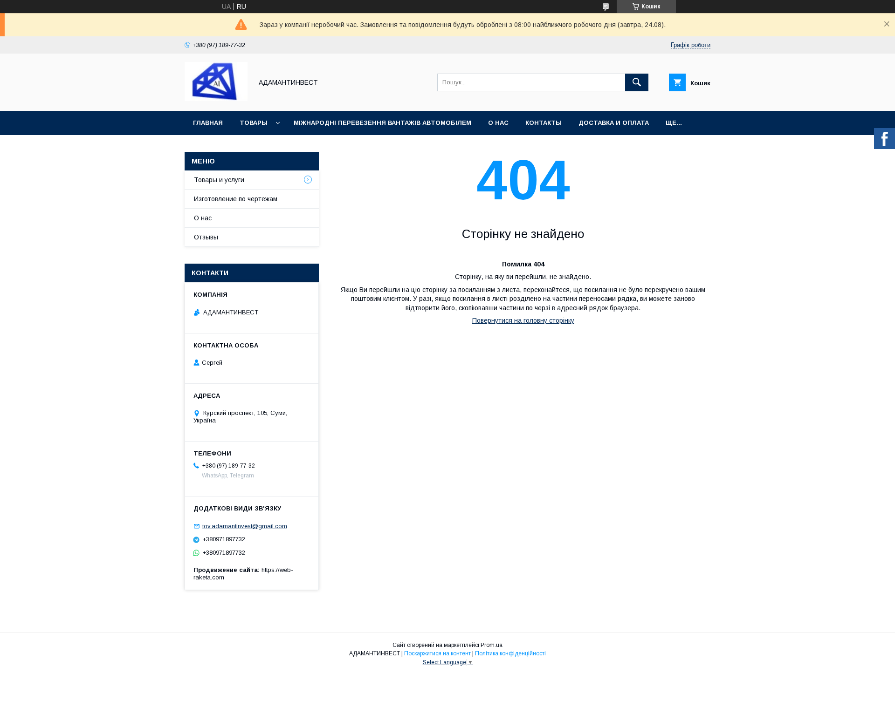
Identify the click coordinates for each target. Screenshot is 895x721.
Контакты (543, 122)
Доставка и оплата (613, 122)
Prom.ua (492, 645)
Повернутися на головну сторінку (523, 320)
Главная (208, 122)
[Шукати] (636, 82)
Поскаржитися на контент (437, 653)
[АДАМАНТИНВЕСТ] (216, 98)
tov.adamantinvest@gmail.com (244, 526)
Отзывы (206, 237)
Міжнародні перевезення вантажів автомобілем (382, 122)
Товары (254, 122)
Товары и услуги (219, 180)
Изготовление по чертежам (235, 199)
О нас (498, 122)
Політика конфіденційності (510, 653)
